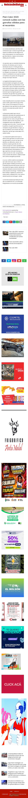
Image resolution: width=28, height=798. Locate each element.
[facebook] (9, 1)
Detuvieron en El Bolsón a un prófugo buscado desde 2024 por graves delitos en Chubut (16, 782)
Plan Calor (8, 11)
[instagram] (15, 1)
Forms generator (7, 210)
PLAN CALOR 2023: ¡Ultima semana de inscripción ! (16, 242)
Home (11, 791)
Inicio (4, 11)
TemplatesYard (14, 794)
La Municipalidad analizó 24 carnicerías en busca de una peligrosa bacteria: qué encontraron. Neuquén (16, 756)
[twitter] (12, 1)
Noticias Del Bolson (8, 28)
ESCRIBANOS (6, 213)
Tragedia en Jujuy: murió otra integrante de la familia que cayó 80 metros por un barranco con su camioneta (17, 774)
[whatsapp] (24, 260)
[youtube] (19, 260)
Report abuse (18, 212)
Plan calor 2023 (13, 248)
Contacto (16, 791)
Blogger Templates (14, 795)
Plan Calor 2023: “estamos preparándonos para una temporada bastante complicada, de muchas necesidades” (16, 235)
